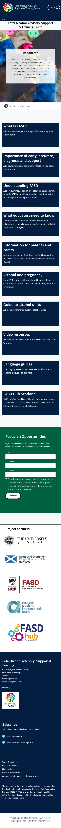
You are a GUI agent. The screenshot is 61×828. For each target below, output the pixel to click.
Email (7, 452)
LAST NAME (9, 470)
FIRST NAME (9, 461)
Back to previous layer (19, 106)
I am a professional (15, 736)
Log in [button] (53, 7)
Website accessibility (11, 772)
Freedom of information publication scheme (21, 776)
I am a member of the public (19, 742)
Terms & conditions (10, 762)
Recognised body (24, 795)
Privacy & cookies (9, 765)
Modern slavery (8, 769)
